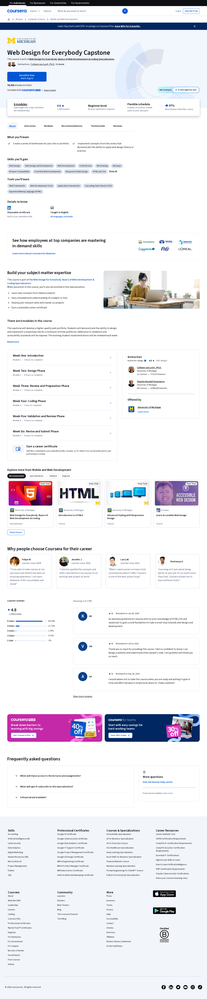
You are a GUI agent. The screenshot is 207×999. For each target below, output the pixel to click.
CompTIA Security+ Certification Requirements (170, 849)
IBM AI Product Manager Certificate (73, 866)
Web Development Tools (41, 185)
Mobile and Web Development (64, 19)
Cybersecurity (14, 843)
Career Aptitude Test (165, 834)
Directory (111, 932)
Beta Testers (63, 905)
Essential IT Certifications (167, 855)
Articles (110, 927)
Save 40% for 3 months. (127, 26)
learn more (168, 793)
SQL (10, 875)
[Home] (9, 19)
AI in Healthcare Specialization (120, 847)
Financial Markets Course (118, 861)
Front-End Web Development (48, 171)
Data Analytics (14, 847)
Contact (110, 923)
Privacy (110, 909)
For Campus (13, 946)
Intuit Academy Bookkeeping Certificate (75, 875)
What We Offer (14, 900)
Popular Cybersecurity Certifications (172, 873)
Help (109, 914)
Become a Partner (16, 950)
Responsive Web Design (77, 171)
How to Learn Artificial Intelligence (171, 864)
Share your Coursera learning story (172, 878)
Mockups (117, 165)
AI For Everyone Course (117, 843)
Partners (61, 900)
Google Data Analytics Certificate (72, 843)
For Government (15, 941)
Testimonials (98, 126)
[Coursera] (17, 11)
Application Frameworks (69, 185)
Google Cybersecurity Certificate (72, 838)
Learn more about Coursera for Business (33, 253)
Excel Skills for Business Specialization (124, 856)
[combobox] (86, 11)
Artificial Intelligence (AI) (19, 838)
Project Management (17, 866)
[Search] (125, 11)
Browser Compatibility (19, 171)
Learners (61, 896)
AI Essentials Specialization (119, 834)
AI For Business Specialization (120, 838)
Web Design (14, 165)
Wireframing (102, 165)
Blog (59, 909)
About (12, 126)
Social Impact (14, 955)
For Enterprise (14, 937)
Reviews (117, 126)
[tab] (16, 476)
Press (109, 896)
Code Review (86, 165)
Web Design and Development (38, 165)
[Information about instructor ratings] (145, 360)
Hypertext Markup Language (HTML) (25, 191)
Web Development (66, 165)
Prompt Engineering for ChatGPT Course (125, 870)
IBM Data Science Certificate (70, 870)
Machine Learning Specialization (121, 866)
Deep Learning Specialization (120, 852)
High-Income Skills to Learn (168, 860)
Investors (111, 900)
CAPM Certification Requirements (171, 838)
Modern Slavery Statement (119, 941)
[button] (47, 11)
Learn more (50, 90)
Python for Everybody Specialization (123, 875)
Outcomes (30, 126)
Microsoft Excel (15, 861)
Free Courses (14, 959)
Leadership (13, 905)
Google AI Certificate (66, 834)
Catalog (11, 914)
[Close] (194, 26)
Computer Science (36, 19)
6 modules (20, 104)
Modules (48, 126)
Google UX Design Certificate (70, 856)
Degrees (12, 932)
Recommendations (72, 126)
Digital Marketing (15, 852)
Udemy (11, 964)
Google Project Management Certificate (75, 852)
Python (11, 870)
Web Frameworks (17, 185)
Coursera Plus (14, 918)
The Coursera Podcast (67, 914)
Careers (11, 909)
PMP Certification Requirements (170, 869)
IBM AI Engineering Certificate (70, 861)
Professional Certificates (19, 923)
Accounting (13, 834)
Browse (19, 19)
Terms (109, 905)
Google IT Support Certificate (70, 847)
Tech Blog (61, 918)
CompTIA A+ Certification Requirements (174, 843)
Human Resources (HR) (18, 856)
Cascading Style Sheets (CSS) (98, 185)
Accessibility (112, 918)
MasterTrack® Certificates (20, 927)
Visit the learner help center (158, 782)
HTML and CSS (99, 171)
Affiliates (110, 937)
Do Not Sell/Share (114, 946)
